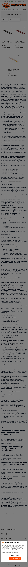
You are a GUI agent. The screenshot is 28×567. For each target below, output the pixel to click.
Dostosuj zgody (15, 555)
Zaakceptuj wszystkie (14, 558)
